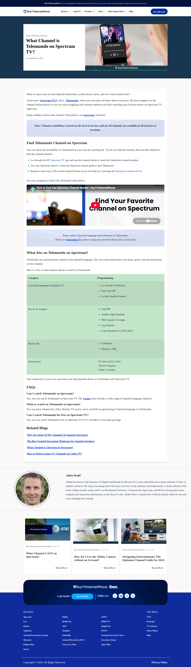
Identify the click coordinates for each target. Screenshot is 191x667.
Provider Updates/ (45, 546)
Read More (62, 567)
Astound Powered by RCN (73, 640)
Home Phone (152, 631)
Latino (87, 398)
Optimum (27, 631)
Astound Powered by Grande (35, 635)
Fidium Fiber (28, 644)
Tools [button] (100, 11)
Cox (25, 621)
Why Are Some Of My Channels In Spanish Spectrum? (57, 434)
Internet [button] (64, 11)
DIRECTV (105, 621)
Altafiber (66, 631)
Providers (89, 11)
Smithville (66, 635)
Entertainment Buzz (41, 36)
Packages (151, 621)
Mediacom (66, 621)
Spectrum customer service (128, 171)
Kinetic (26, 626)
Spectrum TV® (48, 100)
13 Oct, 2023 (104, 550)
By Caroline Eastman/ (33, 546)
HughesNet (106, 626)
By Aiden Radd (30, 36)
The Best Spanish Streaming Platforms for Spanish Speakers (61, 441)
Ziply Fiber (106, 644)
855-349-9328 (159, 12)
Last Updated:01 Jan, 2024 (34, 58)
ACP (149, 617)
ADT (64, 626)
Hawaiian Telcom (108, 640)
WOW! (104, 631)
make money (102, 3)
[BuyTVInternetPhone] (36, 11)
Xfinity (65, 617)
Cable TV (77, 11)
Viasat (26, 649)
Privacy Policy (160, 662)
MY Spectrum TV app (58, 160)
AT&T (104, 617)
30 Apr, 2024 (56, 546)
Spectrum (88, 115)
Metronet (27, 640)
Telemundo (72, 100)
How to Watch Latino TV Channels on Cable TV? (54, 453)
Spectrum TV (73, 239)
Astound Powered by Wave (112, 635)
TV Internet (152, 626)
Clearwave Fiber (69, 644)
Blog (131, 11)
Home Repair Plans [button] (116, 11)
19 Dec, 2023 (150, 550)
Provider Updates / (94, 550)
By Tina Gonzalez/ (128, 550)
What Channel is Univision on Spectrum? (50, 447)
